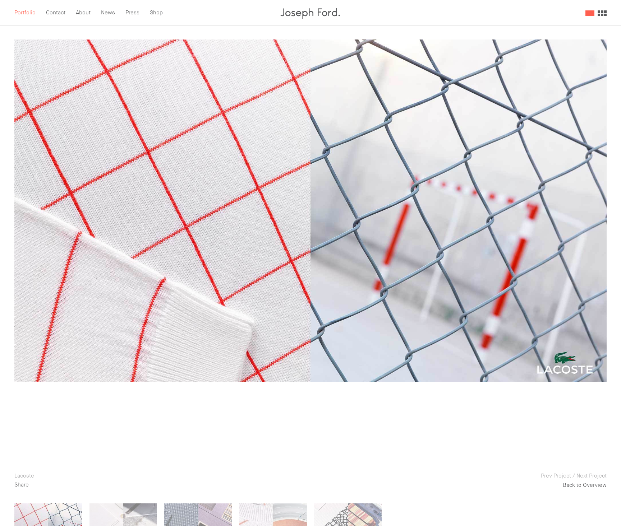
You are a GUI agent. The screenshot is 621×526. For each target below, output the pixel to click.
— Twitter (55, 484)
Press (132, 12)
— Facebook (117, 484)
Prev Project (556, 475)
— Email (84, 484)
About (83, 12)
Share (21, 484)
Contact (55, 12)
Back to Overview (585, 485)
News (108, 12)
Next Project (591, 475)
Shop (156, 12)
